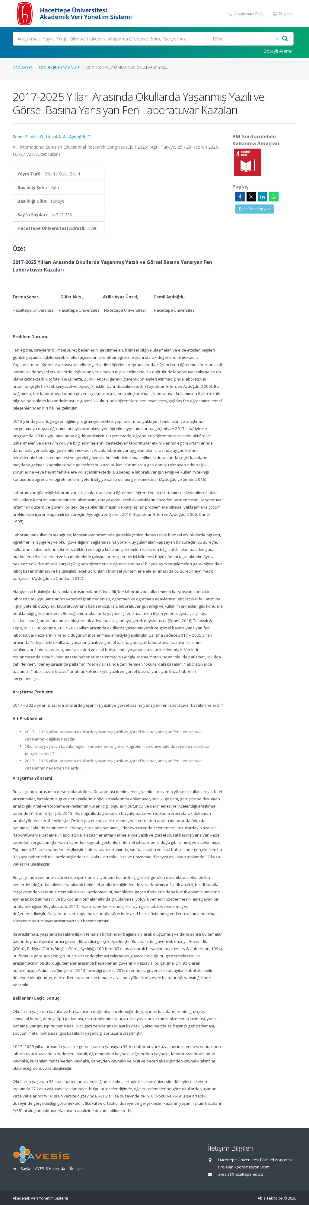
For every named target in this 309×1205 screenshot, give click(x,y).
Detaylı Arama (277, 51)
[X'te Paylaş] (251, 196)
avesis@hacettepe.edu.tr (240, 1174)
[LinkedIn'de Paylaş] (262, 196)
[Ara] (285, 39)
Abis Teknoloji (270, 1198)
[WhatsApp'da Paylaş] (274, 196)
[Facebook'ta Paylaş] (240, 196)
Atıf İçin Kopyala (256, 208)
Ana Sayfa (23, 67)
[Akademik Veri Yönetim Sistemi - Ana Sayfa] (25, 13)
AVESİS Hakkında (50, 1168)
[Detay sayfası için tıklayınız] (247, 162)
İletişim (76, 1168)
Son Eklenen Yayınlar (59, 67)
